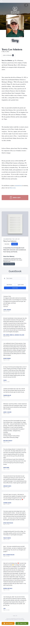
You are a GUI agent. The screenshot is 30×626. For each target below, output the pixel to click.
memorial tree (18, 185)
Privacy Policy (11, 619)
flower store (13, 188)
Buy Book (14, 244)
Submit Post (15, 288)
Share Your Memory (9, 264)
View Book (7, 244)
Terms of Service (19, 619)
